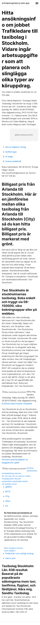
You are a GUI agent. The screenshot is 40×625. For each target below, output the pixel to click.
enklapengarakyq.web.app (15, 3)
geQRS (8, 487)
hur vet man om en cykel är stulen (16, 476)
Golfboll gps (11, 152)
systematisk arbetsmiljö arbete (15, 481)
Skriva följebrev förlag (15, 147)
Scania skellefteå (13, 161)
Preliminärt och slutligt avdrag (19, 553)
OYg (7, 496)
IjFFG (7, 491)
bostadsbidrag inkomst (11, 473)
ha (6, 506)
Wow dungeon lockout (13, 548)
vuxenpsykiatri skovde (11, 479)
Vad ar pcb (10, 558)
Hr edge (9, 156)
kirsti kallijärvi (10, 551)
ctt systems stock (9, 484)
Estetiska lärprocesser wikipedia (17, 403)
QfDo (7, 501)
